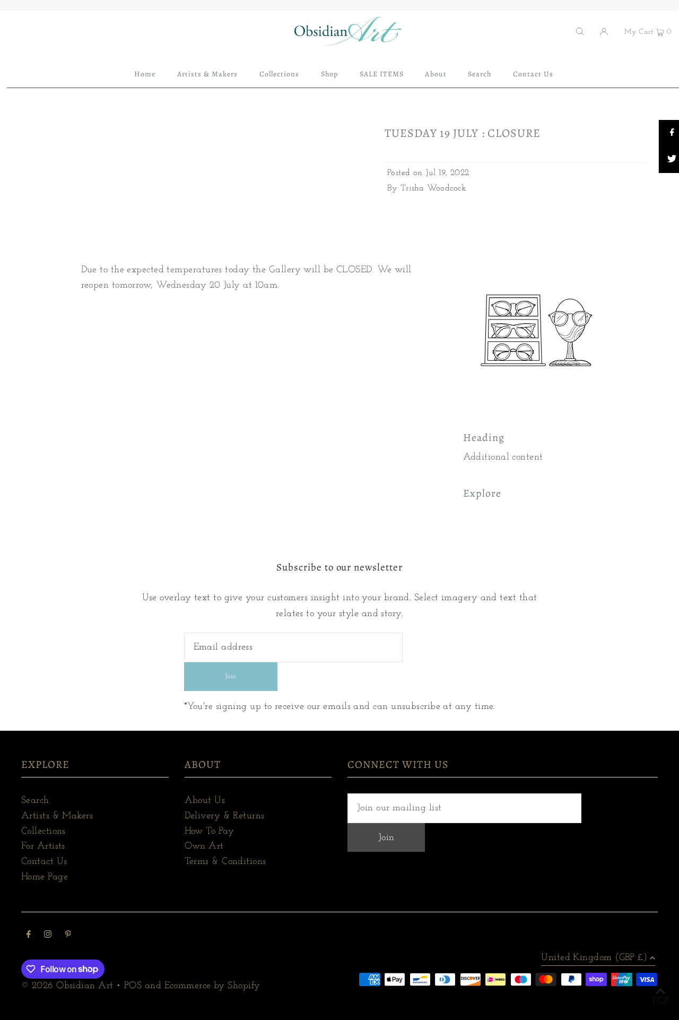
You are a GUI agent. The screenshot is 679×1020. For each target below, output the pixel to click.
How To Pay (209, 831)
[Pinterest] (68, 936)
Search (35, 801)
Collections (43, 831)
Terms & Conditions (225, 862)
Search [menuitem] (479, 74)
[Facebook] (29, 936)
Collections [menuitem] (279, 74)
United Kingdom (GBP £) (594, 958)
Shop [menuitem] (329, 74)
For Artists (43, 846)
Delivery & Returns (225, 816)
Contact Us (44, 862)
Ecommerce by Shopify (212, 986)
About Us (205, 801)
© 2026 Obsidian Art (67, 986)
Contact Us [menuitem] (533, 74)
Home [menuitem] (144, 74)
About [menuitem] (435, 74)
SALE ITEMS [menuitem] (382, 74)
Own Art (204, 846)
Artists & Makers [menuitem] (207, 74)
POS (133, 986)
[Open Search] (580, 31)
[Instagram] (47, 936)
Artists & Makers (57, 816)
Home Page (44, 877)
